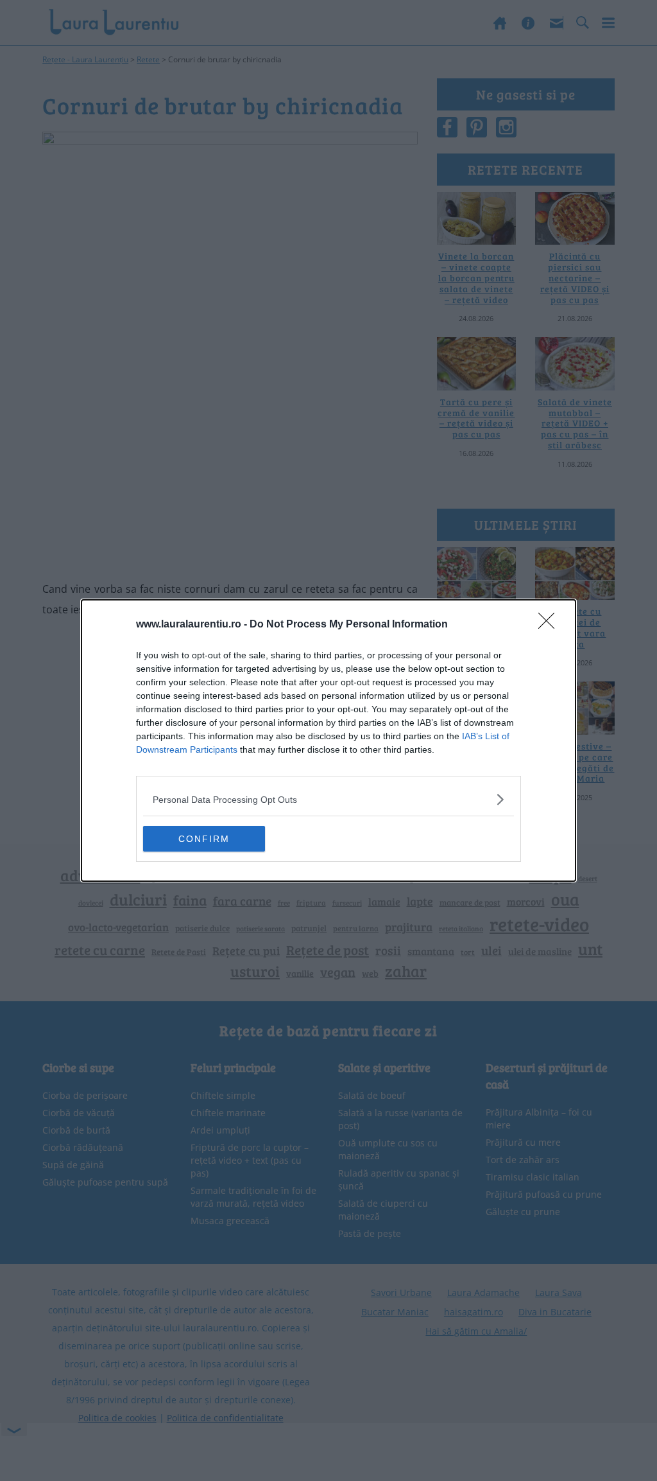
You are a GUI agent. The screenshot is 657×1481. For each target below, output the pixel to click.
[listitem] (328, 799)
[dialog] (328, 740)
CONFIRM (204, 839)
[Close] (550, 625)
